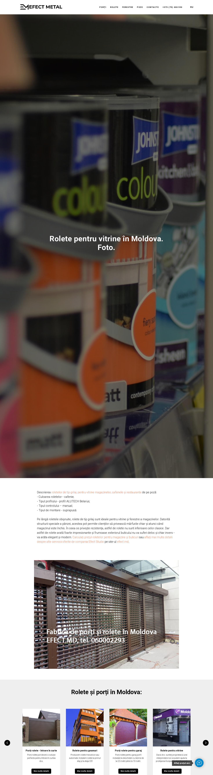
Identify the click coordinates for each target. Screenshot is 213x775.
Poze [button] (140, 7)
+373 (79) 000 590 (172, 7)
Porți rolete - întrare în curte (41, 750)
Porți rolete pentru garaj (128, 750)
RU (191, 7)
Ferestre (127, 7)
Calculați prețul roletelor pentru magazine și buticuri (105, 537)
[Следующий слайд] (206, 743)
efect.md (123, 541)
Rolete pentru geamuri (84, 750)
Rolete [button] (114, 7)
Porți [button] (102, 7)
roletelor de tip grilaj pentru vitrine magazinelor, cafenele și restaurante (96, 492)
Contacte (153, 7)
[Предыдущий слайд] (7, 743)
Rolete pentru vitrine (171, 750)
